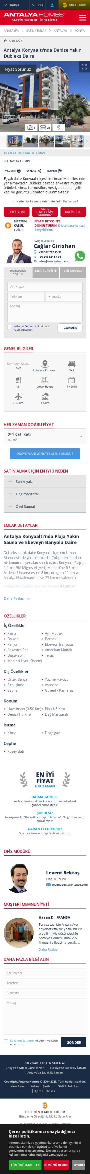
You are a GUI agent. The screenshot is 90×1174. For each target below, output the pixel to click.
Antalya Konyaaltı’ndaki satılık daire (31, 586)
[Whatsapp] (80, 261)
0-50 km (18, 403)
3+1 (71, 370)
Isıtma (10, 725)
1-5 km (45, 403)
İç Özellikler (15, 625)
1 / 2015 (72, 386)
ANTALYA (60, 30)
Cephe (10, 743)
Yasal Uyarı (18, 1086)
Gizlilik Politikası (68, 1086)
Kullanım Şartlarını (25, 326)
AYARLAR (81, 1165)
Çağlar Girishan (54, 245)
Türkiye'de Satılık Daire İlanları (24, 1068)
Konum (10, 701)
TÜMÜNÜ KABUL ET (25, 1165)
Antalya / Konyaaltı (45, 370)
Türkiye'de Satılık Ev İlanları (68, 1068)
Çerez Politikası (45, 1091)
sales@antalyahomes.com (55, 261)
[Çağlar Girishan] (18, 262)
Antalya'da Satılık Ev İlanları (45, 1072)
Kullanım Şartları (41, 1086)
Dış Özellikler (16, 671)
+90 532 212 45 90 (49, 252)
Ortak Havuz (45, 386)
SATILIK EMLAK (36, 30)
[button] (84, 98)
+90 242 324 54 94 (49, 256)
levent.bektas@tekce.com (70, 884)
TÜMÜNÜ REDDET (57, 1165)
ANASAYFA (11, 30)
